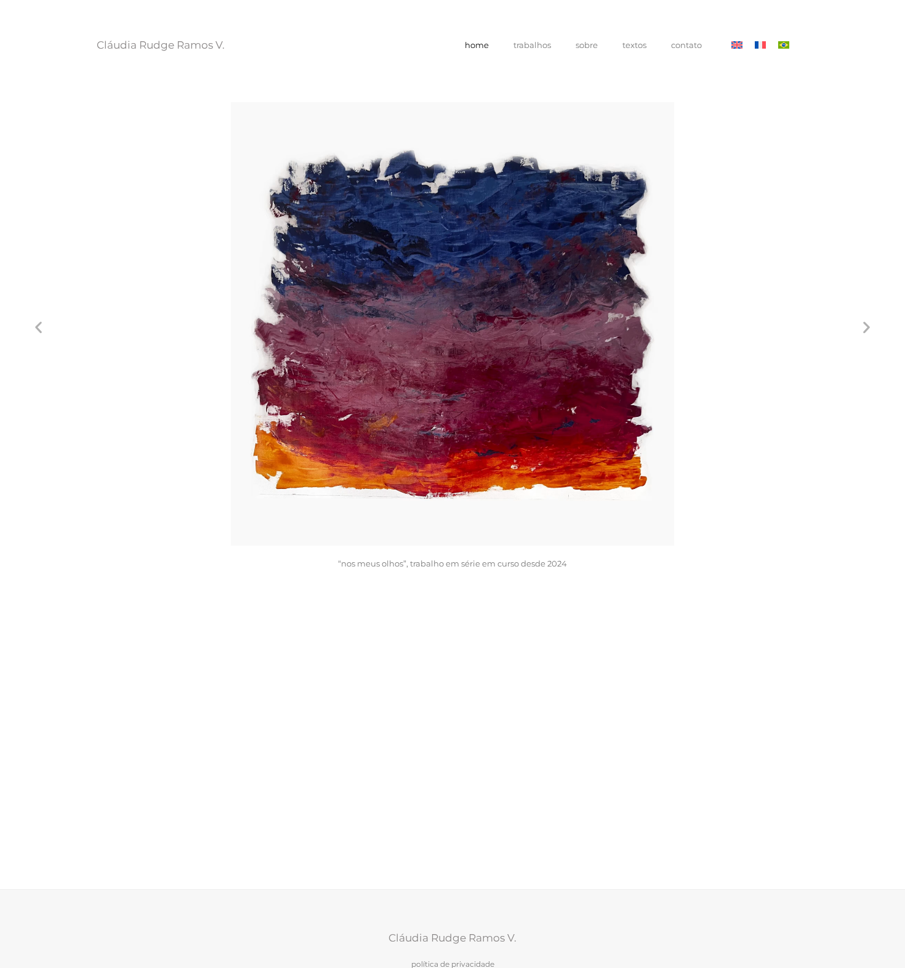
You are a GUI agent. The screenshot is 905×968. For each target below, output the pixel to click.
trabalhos (532, 45)
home (477, 45)
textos (634, 45)
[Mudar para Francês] (760, 45)
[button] (38, 326)
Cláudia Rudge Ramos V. (161, 45)
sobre (587, 45)
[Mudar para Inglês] (737, 45)
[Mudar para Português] (783, 45)
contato (686, 45)
